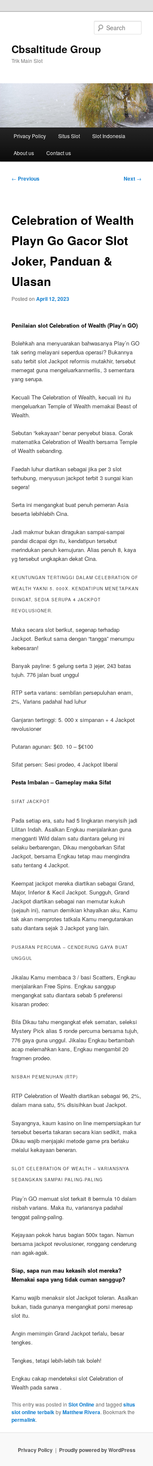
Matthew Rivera (81, 1412)
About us (24, 152)
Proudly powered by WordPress (97, 1450)
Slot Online (81, 1404)
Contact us (58, 152)
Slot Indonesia (108, 135)
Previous (25, 178)
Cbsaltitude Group (56, 49)
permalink (23, 1420)
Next (133, 178)
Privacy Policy (30, 135)
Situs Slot (69, 135)
